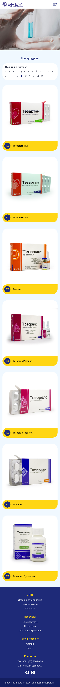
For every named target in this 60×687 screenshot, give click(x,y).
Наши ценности (30, 604)
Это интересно (30, 638)
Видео (30, 648)
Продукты (30, 616)
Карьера (30, 608)
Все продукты (30, 622)
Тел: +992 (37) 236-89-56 (30, 661)
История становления (30, 600)
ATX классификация (30, 630)
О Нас (30, 594)
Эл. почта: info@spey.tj (30, 665)
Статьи (30, 643)
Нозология (30, 626)
